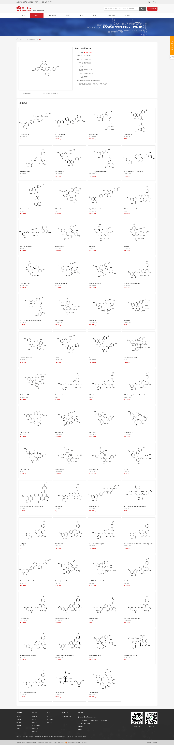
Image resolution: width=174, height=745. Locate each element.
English (155, 2)
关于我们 (19, 716)
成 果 (95, 15)
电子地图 (80, 726)
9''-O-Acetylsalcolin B (50, 93)
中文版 (148, 2)
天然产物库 (52, 15)
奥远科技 (155, 742)
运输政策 (34, 722)
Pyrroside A (27, 93)
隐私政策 (34, 731)
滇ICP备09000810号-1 (57, 742)
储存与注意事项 (36, 725)
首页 (21, 39)
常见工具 (65, 713)
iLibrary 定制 (111, 15)
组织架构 (19, 725)
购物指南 (34, 716)
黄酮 (39, 39)
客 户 (81, 15)
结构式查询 (152, 8)
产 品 (36, 15)
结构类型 (33, 39)
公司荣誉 (19, 722)
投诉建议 (80, 729)
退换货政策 (35, 728)
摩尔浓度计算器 (66, 716)
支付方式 (34, 719)
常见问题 (34, 713)
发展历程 (19, 719)
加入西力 (19, 728)
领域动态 (49, 722)
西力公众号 (50, 719)
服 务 (68, 15)
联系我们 (128, 15)
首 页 (23, 15)
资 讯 (48, 713)
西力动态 (49, 716)
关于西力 (19, 713)
